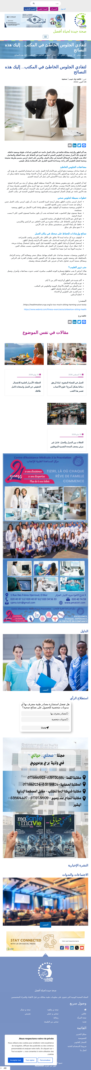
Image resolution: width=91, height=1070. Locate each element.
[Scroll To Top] (45, 955)
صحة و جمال (25, 1009)
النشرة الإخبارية (30, 9)
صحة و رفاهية (53, 1009)
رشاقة (56, 1017)
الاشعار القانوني (80, 1042)
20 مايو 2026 (77, 434)
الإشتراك (54, 9)
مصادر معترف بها (58, 713)
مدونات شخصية (59, 719)
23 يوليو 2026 (34, 375)
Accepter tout (15, 1060)
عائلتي (83, 1013)
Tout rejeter (30, 1060)
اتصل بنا (83, 1050)
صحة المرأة (81, 1017)
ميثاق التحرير (81, 1034)
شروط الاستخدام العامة (77, 1046)
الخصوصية (82, 1038)
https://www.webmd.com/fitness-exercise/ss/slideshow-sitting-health (55, 309)
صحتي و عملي (53, 1013)
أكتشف (45, 690)
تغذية (84, 1022)
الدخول (63, 9)
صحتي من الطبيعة (51, 1022)
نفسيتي (28, 1013)
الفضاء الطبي (42, 9)
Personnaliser (45, 1060)
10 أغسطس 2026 (75, 375)
